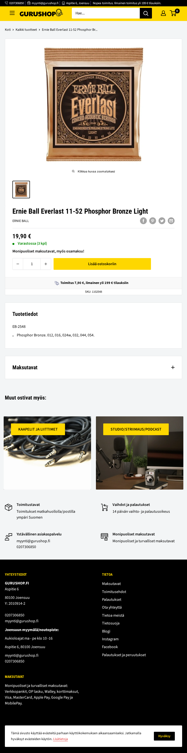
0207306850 (16, 3)
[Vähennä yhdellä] (18, 264)
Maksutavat (111, 583)
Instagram (110, 639)
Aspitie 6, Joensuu (77, 3)
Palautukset (111, 599)
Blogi (106, 631)
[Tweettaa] (162, 220)
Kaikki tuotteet (26, 29)
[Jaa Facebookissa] (143, 220)
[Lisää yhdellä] (46, 264)
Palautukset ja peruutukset (124, 655)
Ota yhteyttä (112, 607)
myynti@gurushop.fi (45, 3)
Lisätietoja (60, 739)
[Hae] (146, 13)
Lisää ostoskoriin (102, 264)
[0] (173, 13)
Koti (8, 29)
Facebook (110, 647)
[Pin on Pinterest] (152, 220)
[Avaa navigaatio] (12, 13)
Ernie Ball (20, 221)
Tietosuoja (111, 623)
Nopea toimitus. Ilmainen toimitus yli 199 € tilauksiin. (127, 3)
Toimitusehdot (114, 591)
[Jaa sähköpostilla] (171, 220)
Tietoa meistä (113, 615)
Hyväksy (164, 736)
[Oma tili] (163, 13)
